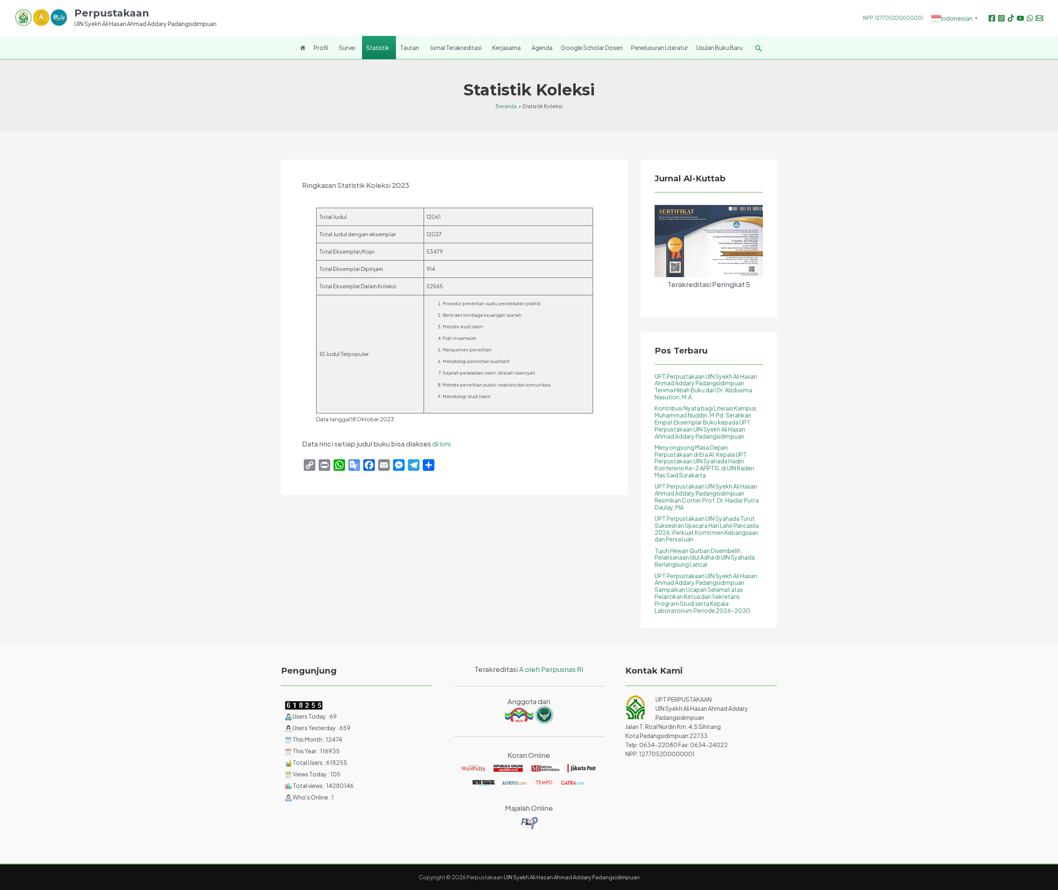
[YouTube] (1020, 18)
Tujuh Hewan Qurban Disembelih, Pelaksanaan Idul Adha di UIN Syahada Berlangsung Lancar (705, 557)
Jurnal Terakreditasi (455, 47)
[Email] (1039, 18)
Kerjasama (506, 47)
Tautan (409, 47)
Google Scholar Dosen (592, 47)
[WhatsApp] (1030, 18)
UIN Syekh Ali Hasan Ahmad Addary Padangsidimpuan (572, 877)
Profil (321, 47)
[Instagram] (1001, 18)
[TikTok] (1011, 18)
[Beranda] (302, 47)
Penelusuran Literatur (659, 47)
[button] (759, 48)
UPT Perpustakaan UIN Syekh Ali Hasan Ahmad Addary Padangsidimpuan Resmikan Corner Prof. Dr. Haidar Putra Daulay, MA (707, 496)
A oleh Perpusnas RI (551, 669)
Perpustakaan (111, 13)
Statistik (377, 47)
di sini (441, 443)
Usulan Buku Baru (719, 47)
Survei (347, 47)
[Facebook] (992, 18)
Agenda (542, 47)
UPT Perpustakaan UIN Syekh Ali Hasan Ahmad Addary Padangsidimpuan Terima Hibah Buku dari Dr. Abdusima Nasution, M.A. (706, 387)
